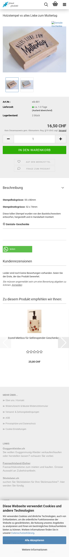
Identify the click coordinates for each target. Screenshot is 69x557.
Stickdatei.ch (11, 478)
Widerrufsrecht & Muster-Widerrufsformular (27, 406)
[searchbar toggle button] (46, 4)
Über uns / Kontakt (15, 400)
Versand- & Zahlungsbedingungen (22, 412)
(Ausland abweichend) (42, 110)
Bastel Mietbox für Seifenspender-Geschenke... (34, 337)
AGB (8, 418)
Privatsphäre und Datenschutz (21, 423)
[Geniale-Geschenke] (9, 4)
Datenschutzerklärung (22, 533)
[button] (8, 139)
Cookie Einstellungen (16, 429)
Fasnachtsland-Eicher (16, 463)
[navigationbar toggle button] (64, 4)
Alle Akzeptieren (34, 540)
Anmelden (17, 285)
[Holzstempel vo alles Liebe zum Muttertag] (34, 48)
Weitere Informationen (34, 549)
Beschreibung (13, 188)
